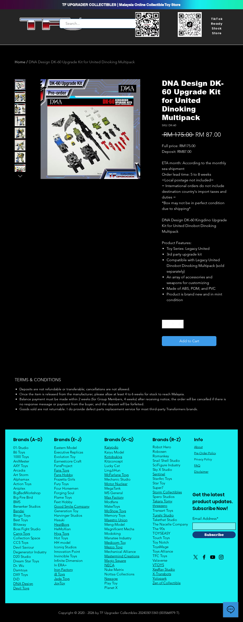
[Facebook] (204, 557)
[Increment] (180, 324)
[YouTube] (213, 557)
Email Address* (205, 519)
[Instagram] (221, 557)
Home (20, 62)
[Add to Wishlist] (223, 341)
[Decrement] (165, 324)
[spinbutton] (172, 324)
